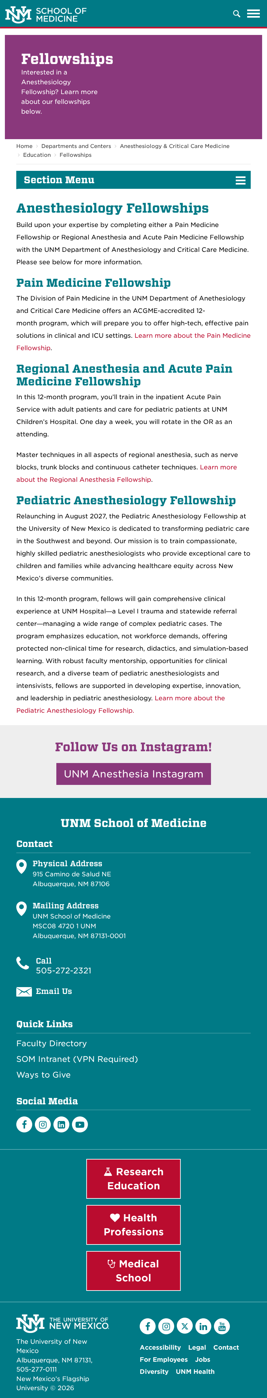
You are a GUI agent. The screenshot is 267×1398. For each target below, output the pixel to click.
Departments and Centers (76, 146)
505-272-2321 (63, 970)
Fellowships (75, 155)
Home (24, 146)
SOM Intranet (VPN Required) (77, 1059)
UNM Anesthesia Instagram (134, 774)
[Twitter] (185, 1326)
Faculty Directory (51, 1044)
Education (37, 155)
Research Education (135, 1179)
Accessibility (160, 1347)
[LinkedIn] (61, 1124)
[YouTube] (222, 1326)
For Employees (164, 1359)
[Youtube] (80, 1124)
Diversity (154, 1371)
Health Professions (134, 1225)
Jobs (202, 1359)
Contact (226, 1347)
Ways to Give (43, 1075)
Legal (197, 1347)
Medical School (137, 1271)
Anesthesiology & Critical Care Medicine (175, 146)
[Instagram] (43, 1124)
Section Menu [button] (59, 180)
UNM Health (195, 1371)
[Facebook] (24, 1124)
